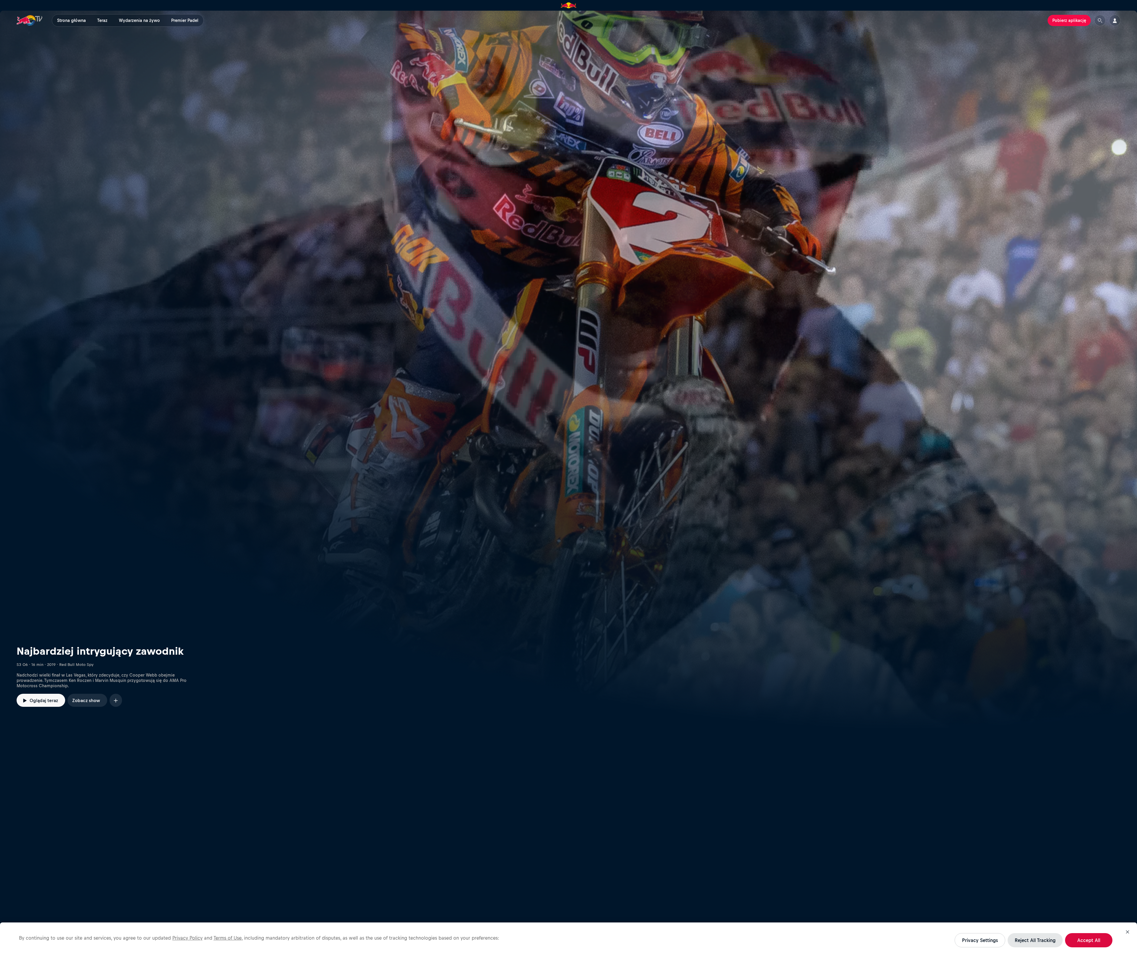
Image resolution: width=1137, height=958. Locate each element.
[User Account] (1114, 20)
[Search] (1100, 20)
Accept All (1088, 940)
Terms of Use (227, 938)
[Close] (1127, 932)
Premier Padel (184, 20)
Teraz (102, 20)
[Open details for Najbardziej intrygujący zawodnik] (568, 370)
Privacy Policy (187, 938)
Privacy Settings (980, 940)
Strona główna (71, 20)
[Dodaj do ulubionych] (116, 700)
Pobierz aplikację (1069, 20)
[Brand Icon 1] (568, 5)
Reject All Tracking (1035, 940)
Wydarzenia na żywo (139, 20)
